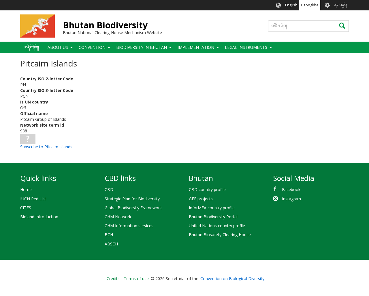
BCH (109, 234)
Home (26, 189)
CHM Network (118, 216)
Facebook (291, 189)
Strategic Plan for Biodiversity (132, 198)
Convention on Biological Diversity (232, 278)
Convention (92, 47)
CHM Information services (129, 225)
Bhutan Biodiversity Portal (213, 216)
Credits (113, 278)
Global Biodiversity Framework (133, 207)
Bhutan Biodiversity (105, 25)
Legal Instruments (246, 47)
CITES (25, 207)
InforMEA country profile (212, 207)
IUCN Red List (33, 198)
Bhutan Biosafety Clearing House (220, 234)
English (291, 5)
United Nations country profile (217, 225)
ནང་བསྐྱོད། (340, 5)
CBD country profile (207, 189)
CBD (109, 189)
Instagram (291, 198)
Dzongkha (309, 5)
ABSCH (111, 244)
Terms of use (136, 278)
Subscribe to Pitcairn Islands (46, 146)
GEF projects (201, 198)
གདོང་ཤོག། (32, 47)
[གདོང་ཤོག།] (37, 26)
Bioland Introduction (39, 216)
